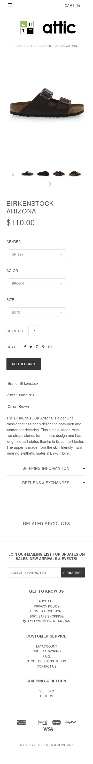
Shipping (46, 691)
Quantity (15, 330)
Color (12, 270)
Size (10, 299)
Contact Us (47, 666)
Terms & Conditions (47, 611)
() (72, 5)
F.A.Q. (46, 656)
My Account (46, 646)
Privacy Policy (46, 606)
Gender (13, 241)
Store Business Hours (46, 661)
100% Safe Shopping (46, 616)
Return (46, 696)
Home (19, 46)
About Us (47, 601)
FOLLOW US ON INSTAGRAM (49, 621)
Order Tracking (47, 651)
